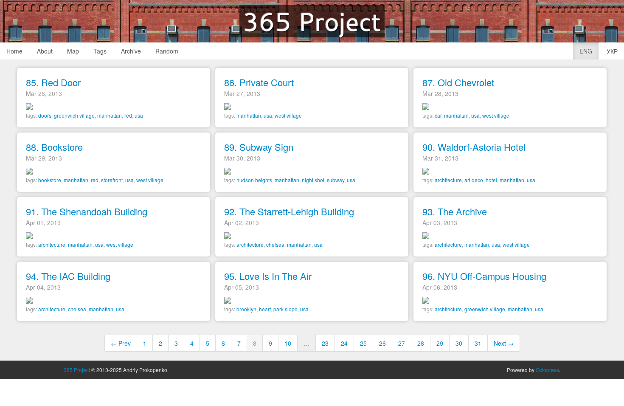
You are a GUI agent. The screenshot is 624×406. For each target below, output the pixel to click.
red (128, 115)
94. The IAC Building (68, 275)
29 (439, 343)
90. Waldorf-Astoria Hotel (474, 146)
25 (363, 343)
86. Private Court (259, 82)
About (45, 51)
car (438, 115)
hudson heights (254, 179)
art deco (473, 179)
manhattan (109, 115)
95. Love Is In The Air (268, 275)
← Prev (121, 343)
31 (478, 343)
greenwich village (74, 115)
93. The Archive (454, 211)
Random (166, 51)
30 (458, 343)
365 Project (312, 21)
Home (14, 51)
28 (420, 343)
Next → (504, 343)
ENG (585, 51)
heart (265, 309)
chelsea (275, 244)
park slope (285, 309)
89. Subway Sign (258, 146)
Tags (100, 51)
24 (344, 343)
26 (382, 343)
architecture (448, 179)
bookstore (49, 179)
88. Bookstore (54, 146)
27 (401, 343)
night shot (313, 179)
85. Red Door (53, 82)
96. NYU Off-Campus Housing (484, 275)
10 (287, 343)
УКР (612, 51)
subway (335, 179)
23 (325, 343)
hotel (491, 179)
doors (44, 115)
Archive (131, 51)
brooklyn (246, 309)
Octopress (547, 369)
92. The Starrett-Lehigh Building (289, 211)
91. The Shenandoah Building (86, 211)
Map (73, 51)
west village (288, 115)
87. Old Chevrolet (458, 82)
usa (139, 115)
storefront (112, 179)
